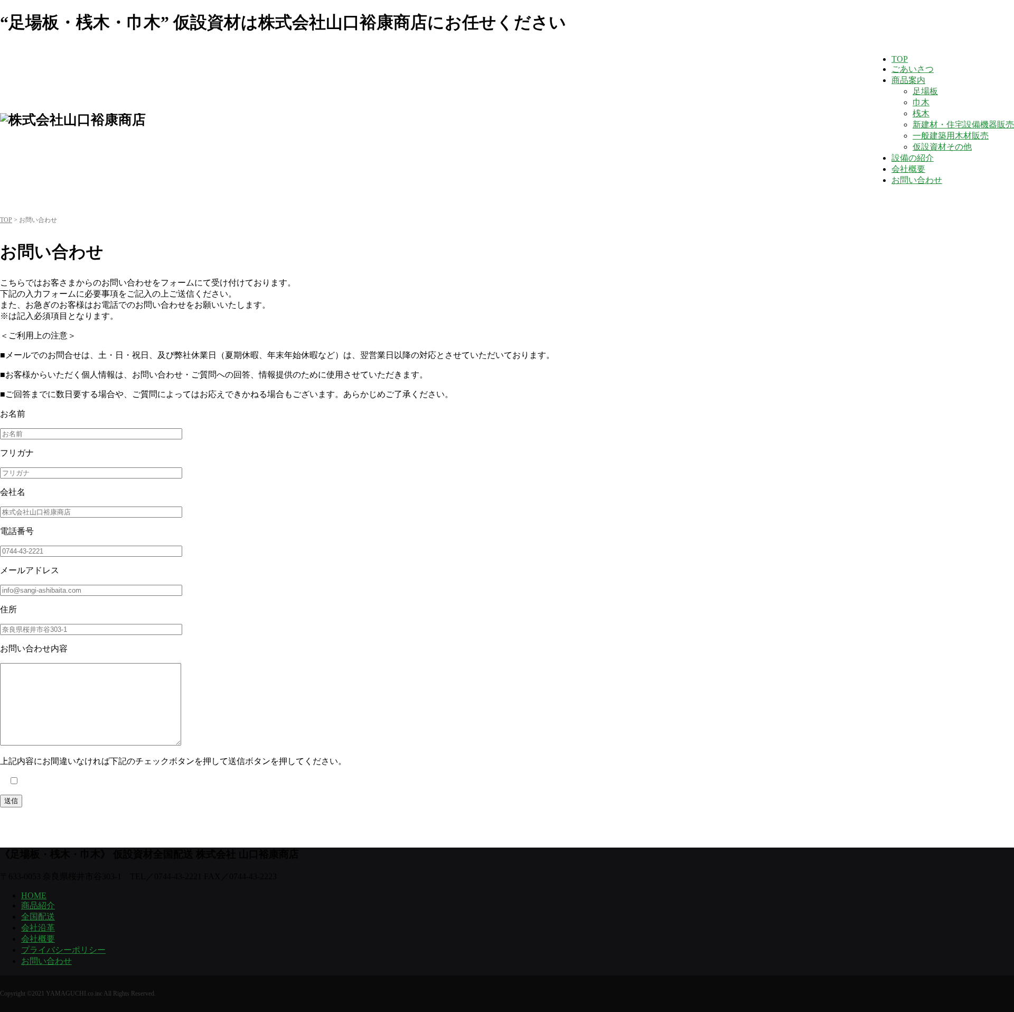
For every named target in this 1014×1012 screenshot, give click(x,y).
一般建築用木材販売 (951, 135)
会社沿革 (38, 927)
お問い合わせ (916, 180)
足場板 (925, 91)
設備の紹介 (912, 157)
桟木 (921, 113)
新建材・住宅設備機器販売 (963, 124)
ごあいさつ (912, 69)
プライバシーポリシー (63, 949)
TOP (899, 58)
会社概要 (908, 168)
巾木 (921, 102)
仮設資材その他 (942, 146)
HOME (33, 895)
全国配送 (38, 916)
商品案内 (908, 80)
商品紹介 (38, 905)
